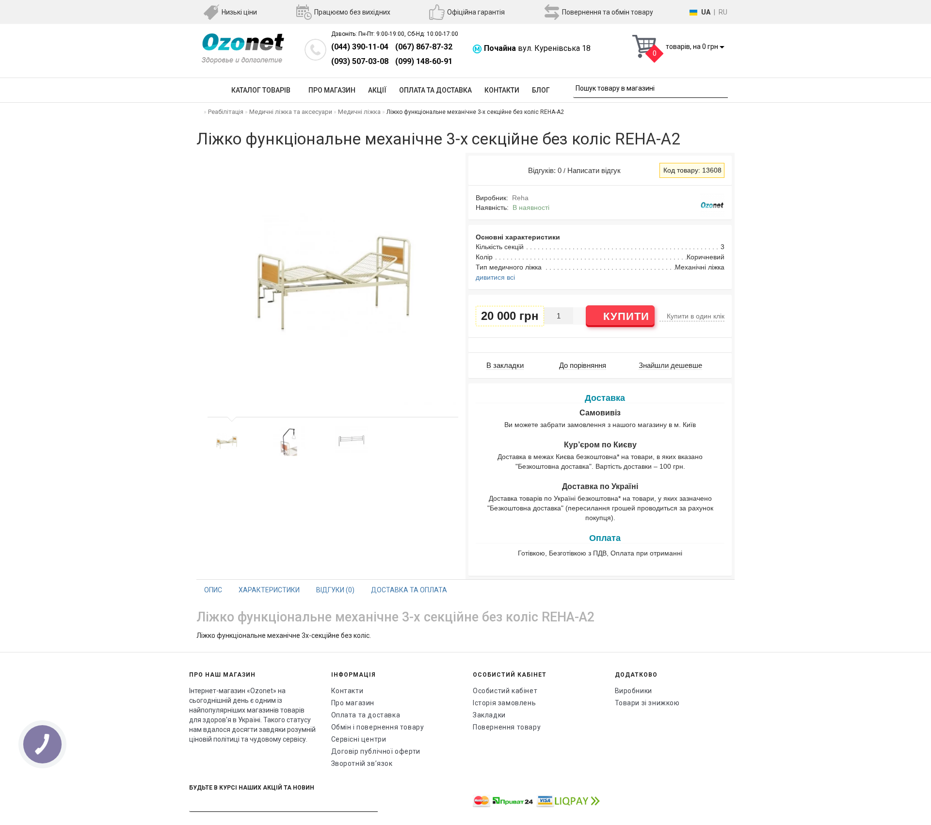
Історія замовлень (504, 703)
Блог (541, 90)
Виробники (633, 691)
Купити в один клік (694, 316)
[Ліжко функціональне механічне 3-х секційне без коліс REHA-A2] (226, 442)
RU (723, 12)
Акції (377, 90)
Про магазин (331, 90)
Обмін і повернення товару (377, 727)
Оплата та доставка (435, 90)
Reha (520, 198)
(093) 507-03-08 (359, 61)
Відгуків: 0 (543, 170)
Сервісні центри (358, 739)
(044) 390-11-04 (359, 46)
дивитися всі (495, 277)
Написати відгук (594, 170)
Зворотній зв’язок (362, 763)
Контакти (501, 90)
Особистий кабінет (505, 691)
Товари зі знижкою (647, 703)
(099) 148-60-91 (423, 61)
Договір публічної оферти (375, 751)
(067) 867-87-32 (423, 46)
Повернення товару (507, 727)
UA (705, 12)
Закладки (489, 715)
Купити (624, 316)
